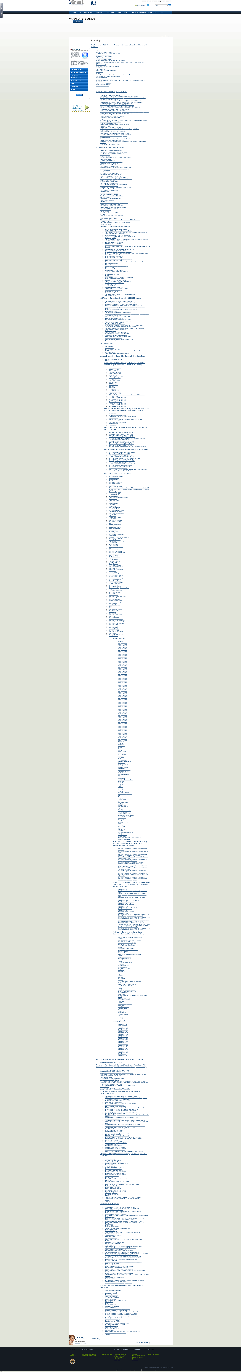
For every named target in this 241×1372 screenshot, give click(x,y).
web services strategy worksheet (117, 422)
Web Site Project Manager (115, 566)
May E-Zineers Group (114, 380)
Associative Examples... (124, 771)
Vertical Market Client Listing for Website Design (112, 110)
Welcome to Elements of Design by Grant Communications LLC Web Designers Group (128, 933)
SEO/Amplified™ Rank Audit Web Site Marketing (117, 1100)
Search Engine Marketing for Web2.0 (109, 194)
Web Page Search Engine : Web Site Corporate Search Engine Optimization (128, 469)
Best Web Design (109, 1225)
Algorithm (111, 480)
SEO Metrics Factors (105, 210)
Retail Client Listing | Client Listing (109, 115)
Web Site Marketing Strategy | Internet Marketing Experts (119, 339)
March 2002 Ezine (113, 375)
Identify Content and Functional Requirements (129, 954)
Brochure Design (104, 1087)
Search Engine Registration (116, 476)
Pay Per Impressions (114, 557)
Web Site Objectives (114, 629)
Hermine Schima (122, 751)
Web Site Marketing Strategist (116, 534)
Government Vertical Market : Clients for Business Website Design (117, 106)
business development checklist (113, 359)
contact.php (98, 50)
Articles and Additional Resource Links (115, 233)
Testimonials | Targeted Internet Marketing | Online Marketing (115, 139)
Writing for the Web (105, 221)
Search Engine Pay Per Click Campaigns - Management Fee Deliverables (124, 1138)
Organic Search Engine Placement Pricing (116, 1143)
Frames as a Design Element (125, 832)
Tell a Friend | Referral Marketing (104, 79)
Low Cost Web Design (111, 1231)
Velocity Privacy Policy (111, 1304)
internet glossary (113, 418)
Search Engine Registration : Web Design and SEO (122, 452)
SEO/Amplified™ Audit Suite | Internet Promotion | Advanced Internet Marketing (125, 1120)
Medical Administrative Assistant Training (115, 1183)
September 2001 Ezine (115, 392)
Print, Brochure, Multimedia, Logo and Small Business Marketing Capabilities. (120, 1091)
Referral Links (112, 571)
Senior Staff (134, 1354)
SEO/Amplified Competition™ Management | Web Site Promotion (121, 1096)
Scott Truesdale (122, 754)
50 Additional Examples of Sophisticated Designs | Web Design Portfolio (123, 1221)
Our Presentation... (122, 760)
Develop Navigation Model (124, 958)
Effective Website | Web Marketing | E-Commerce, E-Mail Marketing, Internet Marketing (127, 314)
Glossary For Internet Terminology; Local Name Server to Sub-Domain (123, 1312)
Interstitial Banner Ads (114, 528)
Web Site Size (112, 633)
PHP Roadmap (104, 201)
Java (119, 828)
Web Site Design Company (112, 1226)
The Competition (122, 952)
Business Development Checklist (117, 415)
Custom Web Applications (115, 511)
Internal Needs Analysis (115, 524)
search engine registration (115, 421)
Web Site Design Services (112, 1233)
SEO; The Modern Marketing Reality (114, 322)
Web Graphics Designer (115, 521)
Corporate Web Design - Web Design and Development (119, 1219)
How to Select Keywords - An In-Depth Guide (111, 205)
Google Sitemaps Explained (107, 180)
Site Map (102, 214)
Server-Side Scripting (114, 592)
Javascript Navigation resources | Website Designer (122, 441)
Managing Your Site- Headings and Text (128, 927)
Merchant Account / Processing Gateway (119, 537)
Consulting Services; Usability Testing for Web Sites (118, 1283)
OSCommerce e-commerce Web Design (115, 1333)
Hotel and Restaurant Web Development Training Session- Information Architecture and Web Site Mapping (133, 863)
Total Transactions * (123, 806)
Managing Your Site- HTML (125, 903)
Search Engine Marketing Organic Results (116, 1148)
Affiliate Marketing (109, 346)
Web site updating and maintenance (114, 1277)
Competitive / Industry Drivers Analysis (119, 588)
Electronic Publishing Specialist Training (115, 1171)
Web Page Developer (114, 549)
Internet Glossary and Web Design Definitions (112, 140)
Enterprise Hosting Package (112, 1321)
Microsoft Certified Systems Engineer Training (117, 1181)
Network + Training (110, 1159)
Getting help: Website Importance (104, 58)
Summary (120, 975)
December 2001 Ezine (115, 393)
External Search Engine (115, 517)
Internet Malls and (122, 835)
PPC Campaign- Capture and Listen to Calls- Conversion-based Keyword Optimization (127, 1108)
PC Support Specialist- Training (113, 1194)
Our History (121, 641)
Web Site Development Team (116, 513)
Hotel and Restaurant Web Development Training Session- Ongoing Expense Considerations (133, 865)
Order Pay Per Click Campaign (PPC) (114, 1141)
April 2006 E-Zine (113, 396)
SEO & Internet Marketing (78, 72)
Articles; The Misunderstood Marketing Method (112, 153)
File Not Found (99, 67)
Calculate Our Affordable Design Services (106, 70)
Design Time (121, 960)
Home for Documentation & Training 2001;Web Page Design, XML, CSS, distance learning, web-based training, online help (131, 884)
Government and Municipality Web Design (116, 1214)
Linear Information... (123, 767)
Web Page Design (110, 1236)
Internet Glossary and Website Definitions (111, 127)
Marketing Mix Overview (137, 1357)
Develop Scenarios (123, 951)
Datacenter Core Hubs (111, 1293)
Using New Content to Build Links (109, 166)
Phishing (107, 1303)
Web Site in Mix (122, 799)
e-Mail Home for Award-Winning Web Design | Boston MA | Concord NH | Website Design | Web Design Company (124, 364)
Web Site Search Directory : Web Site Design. (120, 471)
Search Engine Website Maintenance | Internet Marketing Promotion (122, 1124)
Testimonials (74, 86)
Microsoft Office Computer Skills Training (115, 1190)
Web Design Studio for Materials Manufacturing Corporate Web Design (123, 1257)
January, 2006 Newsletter (115, 402)
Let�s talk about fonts (123, 965)
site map (167, 36)
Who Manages (121, 778)
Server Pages (112, 589)
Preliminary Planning (114, 561)
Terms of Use (73, 1355)
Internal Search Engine (115, 527)
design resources (119, 638)
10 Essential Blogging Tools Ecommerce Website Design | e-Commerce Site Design (126, 239)
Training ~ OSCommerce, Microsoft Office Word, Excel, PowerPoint (122, 1198)
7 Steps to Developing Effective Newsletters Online (118, 317)
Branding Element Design (115, 486)
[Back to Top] (95, 1339)
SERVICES (110, 12)
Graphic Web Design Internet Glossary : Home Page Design (115, 119)
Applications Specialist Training (113, 1162)
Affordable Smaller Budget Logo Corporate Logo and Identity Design (117, 1085)
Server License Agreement (112, 1306)
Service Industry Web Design (112, 1265)
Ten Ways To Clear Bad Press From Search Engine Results (115, 157)
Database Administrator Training (113, 1169)
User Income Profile (123, 802)
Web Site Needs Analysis (115, 538)
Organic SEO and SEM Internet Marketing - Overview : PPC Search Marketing (125, 1126)
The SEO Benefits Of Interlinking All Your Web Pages (113, 184)
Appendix (120, 977)
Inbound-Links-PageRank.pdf (103, 59)
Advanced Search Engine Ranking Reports (116, 1147)
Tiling (119, 823)
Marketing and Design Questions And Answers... (130, 837)
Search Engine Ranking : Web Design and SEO (121, 462)
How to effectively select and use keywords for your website (115, 187)
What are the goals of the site (125, 944)
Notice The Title (122, 1054)
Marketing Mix (121, 797)
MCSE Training (109, 1180)
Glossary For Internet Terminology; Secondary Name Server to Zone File (123, 1316)
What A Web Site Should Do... (125, 816)
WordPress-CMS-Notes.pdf (102, 86)
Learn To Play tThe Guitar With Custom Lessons (130, 937)
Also (119, 974)
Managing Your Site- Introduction (126, 904)
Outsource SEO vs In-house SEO (108, 200)
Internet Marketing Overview (125, 794)
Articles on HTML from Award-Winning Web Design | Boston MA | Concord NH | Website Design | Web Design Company (126, 409)
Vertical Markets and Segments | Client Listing (112, 116)
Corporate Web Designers (109, 1204)
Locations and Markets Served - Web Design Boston (113, 136)
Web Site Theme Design (115, 599)
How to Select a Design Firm (138, 1355)
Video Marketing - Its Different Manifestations (116, 332)
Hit (110, 523)
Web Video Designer (114, 605)
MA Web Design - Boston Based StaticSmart (116, 1267)
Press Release (113, 562)
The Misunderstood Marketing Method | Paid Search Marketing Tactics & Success (126, 232)
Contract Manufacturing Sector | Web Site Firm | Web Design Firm (122, 1252)
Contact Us (72, 1353)
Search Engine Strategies (111, 1144)
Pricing (119, 12)
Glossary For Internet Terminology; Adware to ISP (117, 1309)
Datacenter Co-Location (111, 1295)
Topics (119, 795)
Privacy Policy (104, 130)
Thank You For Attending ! (124, 839)
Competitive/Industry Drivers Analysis (118, 497)
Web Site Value (113, 603)
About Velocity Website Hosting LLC (114, 1290)
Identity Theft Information (111, 1299)
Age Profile (120, 804)
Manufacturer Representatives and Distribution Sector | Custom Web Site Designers (126, 1253)
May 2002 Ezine (113, 382)
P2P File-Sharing (109, 1302)
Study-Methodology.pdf (101, 77)
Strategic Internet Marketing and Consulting (116, 1281)
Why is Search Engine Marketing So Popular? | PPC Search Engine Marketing (125, 328)
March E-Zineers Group (115, 373)
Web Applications (113, 610)
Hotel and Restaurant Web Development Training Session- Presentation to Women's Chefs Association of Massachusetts (130, 843)
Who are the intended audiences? (126, 945)
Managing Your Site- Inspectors (126, 911)
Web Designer (112, 612)
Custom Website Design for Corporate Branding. (117, 1228)
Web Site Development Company (113, 1235)
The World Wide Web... (123, 774)
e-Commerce (112, 516)
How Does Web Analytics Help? (108, 218)
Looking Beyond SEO (105, 159)
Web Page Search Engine (115, 614)
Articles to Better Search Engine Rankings (110, 147)
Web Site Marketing (107, 1093)
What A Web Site (122, 818)
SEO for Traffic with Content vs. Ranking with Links (113, 207)
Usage (119, 808)
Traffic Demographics (110, 331)
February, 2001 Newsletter (116, 372)
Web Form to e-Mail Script (115, 520)
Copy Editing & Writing (106, 1077)
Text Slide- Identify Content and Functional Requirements (132, 995)
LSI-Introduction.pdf (101, 65)
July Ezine (111, 386)
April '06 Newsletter (105, 170)
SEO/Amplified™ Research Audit (113, 1102)
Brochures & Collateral (119, 1355)
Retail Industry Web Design (112, 1263)
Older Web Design (110, 1245)
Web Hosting (74, 75)
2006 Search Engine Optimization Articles (115, 226)
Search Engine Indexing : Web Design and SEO (121, 456)
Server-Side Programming (115, 590)
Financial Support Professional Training (115, 1174)
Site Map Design (122, 836)
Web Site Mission (113, 627)
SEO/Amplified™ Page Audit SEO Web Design (117, 1099)
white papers (112, 413)
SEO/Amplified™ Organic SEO (113, 1119)
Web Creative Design (114, 507)
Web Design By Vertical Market (89, 1355)
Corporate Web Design (111, 1238)
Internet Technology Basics (125, 761)
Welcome (120, 938)
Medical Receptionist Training (113, 1186)
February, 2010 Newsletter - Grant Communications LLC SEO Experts (127, 395)
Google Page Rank (110, 352)
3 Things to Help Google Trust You (109, 181)
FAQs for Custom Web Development (109, 123)
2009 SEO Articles (106, 343)
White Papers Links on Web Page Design (111, 144)
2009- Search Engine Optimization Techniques (117, 353)
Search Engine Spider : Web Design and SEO (120, 465)
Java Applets (112, 530)
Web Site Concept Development (117, 620)
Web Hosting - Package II (111, 1327)
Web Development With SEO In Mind (109, 208)
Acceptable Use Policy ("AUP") (113, 1292)
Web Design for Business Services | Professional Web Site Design (122, 1208)
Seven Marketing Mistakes (112, 269)
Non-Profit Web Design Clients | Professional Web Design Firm (116, 113)
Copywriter (112, 504)
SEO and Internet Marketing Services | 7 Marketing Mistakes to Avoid (122, 304)
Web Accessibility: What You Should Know (116, 335)
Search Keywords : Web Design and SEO (119, 466)
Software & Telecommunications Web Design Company (119, 1266)
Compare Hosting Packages (112, 1319)
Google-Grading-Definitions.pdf (104, 56)
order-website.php (100, 69)
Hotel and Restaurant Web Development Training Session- (133, 877)
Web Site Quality (113, 568)
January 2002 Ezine (114, 369)
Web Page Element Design (116, 554)
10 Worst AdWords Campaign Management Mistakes (113, 152)
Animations (121, 830)
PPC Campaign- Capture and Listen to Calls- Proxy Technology (121, 1109)
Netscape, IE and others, (124, 968)
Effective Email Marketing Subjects (114, 318)
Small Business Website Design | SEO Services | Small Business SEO (123, 1232)
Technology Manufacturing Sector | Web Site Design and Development (123, 1256)
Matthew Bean (121, 753)
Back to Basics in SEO (106, 156)
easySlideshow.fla (122, 1025)
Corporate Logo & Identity (120, 1354)
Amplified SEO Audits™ (107, 1354)
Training (107, 1200)
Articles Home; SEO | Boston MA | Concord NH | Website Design (123, 356)
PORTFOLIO (88, 12)
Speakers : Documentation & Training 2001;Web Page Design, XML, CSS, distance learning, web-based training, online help (134, 925)
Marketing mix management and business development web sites (126, 419)
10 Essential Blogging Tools (107, 160)
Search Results (99, 72)
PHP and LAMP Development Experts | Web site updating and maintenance (124, 1280)
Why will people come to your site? (126, 948)
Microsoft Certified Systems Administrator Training (118, 1178)
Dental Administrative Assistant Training (115, 1170)
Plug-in (111, 558)
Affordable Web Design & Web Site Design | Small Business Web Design (123, 1246)
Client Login (99, 63)
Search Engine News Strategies (113, 1131)
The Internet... (121, 763)
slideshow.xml (121, 978)
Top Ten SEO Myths (105, 211)
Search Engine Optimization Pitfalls (109, 212)
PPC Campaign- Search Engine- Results (115, 1106)
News (72, 83)
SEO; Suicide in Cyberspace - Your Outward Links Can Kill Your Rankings (124, 325)
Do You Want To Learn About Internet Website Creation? (119, 321)
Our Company (121, 746)
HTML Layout (121, 826)
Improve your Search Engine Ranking (110, 204)
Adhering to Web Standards (107, 217)
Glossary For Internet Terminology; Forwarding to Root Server (121, 1314)
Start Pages (121, 970)
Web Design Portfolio (77, 69)
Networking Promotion (114, 540)
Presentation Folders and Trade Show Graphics (112, 1078)
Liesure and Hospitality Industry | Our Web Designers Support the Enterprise (124, 1218)
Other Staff (120, 758)
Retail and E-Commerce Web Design (114, 1210)
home (161, 36)
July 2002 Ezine (113, 387)
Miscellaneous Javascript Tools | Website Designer (122, 437)
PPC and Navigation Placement (113, 1134)
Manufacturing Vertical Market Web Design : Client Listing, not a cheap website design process (124, 112)
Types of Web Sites (122, 801)
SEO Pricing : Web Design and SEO (118, 468)
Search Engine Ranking (115, 581)
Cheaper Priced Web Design (112, 1243)
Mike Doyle (121, 750)
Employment (135, 1359)
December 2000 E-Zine (115, 368)
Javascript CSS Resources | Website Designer (121, 435)
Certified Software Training (116, 376)
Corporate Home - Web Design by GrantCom (111, 92)
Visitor (110, 606)
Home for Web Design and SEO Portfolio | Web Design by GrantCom (120, 1059)
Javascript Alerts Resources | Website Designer (121, 432)
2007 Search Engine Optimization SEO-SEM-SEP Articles (120, 298)
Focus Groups (112, 518)
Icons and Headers (122, 822)
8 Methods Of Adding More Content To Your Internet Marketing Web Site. (123, 305)
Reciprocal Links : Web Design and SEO (119, 454)
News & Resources (155, 12)
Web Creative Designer (115, 509)
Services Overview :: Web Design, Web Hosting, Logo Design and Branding (115, 74)
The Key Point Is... (122, 772)
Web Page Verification (114, 555)
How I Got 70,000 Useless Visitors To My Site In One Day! (120, 302)
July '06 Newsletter (105, 172)
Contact (76, 22)
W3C (110, 607)
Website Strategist (113, 636)
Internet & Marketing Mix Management (120, 1359)
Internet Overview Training (112, 1176)
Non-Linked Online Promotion (116, 541)
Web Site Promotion (114, 630)
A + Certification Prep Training (113, 1160)
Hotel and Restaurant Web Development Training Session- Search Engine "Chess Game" (133, 871)
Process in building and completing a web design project (114, 131)
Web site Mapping (110, 1278)
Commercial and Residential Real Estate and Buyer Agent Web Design (123, 1262)
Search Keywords (113, 585)
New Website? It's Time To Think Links (115, 324)
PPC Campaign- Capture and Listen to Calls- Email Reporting (121, 1112)
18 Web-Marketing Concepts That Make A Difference (118, 301)
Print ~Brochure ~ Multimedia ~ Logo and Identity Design (114, 1070)
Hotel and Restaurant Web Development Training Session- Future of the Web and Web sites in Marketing (133, 855)
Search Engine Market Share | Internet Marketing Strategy (120, 1127)
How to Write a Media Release (113, 341)
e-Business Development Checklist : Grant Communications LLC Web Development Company (124, 120)
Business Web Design (111, 1229)
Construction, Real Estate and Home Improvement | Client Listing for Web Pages (120, 100)
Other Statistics (121, 809)
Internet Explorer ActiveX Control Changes (111, 150)
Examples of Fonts (122, 967)
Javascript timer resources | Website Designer (120, 445)
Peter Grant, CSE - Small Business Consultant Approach (114, 133)
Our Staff (120, 747)
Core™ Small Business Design (89, 1354)
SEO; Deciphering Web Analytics (113, 315)
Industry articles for (105, 155)
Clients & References (137, 12)
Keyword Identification (114, 531)
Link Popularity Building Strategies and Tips (111, 188)
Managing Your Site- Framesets (126, 902)
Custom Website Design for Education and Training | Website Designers (123, 1211)
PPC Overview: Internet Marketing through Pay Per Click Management (123, 1137)
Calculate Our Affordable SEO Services (115, 1113)
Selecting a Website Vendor (107, 126)
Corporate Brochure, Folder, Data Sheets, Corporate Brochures (116, 1073)
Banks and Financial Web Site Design (115, 1212)
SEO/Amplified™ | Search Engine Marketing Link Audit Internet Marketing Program (126, 1098)
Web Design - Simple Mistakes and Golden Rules (118, 336)
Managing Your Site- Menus (125, 909)
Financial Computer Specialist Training (115, 1173)
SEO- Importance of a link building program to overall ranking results (122, 350)
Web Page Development (115, 551)
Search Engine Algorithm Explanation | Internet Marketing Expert (121, 1117)
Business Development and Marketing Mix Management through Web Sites (119, 129)
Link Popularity (113, 533)
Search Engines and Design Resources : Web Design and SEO (126, 449)
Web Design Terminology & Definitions (117, 473)
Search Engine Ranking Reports (113, 1145)
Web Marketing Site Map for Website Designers (108, 76)
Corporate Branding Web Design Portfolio (111, 1062)
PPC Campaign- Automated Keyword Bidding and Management (121, 1103)
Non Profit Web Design (111, 1260)
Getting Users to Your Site (124, 811)
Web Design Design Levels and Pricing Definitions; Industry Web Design (123, 1239)
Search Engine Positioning (116, 578)
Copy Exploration (113, 503)
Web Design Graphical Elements (126, 815)
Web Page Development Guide (117, 552)
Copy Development (114, 500)
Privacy (72, 1354)
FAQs (125, 12)
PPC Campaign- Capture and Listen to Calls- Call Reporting (120, 1110)
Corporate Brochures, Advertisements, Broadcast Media (114, 1071)
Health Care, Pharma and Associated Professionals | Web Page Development (120, 107)
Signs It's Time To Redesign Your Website (116, 329)
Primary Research (113, 564)
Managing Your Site (123, 889)
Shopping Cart (113, 593)
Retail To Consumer (123, 812)
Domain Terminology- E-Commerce (114, 1317)
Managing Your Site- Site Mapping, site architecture (131, 922)
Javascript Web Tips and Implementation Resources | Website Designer (127, 446)
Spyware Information (110, 1307)
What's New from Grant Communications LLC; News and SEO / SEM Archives (120, 220)
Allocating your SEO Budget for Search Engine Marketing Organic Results (124, 1151)
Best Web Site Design (110, 1241)
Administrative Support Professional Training (116, 1163)
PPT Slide (120, 743)
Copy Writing (112, 506)
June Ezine (112, 383)
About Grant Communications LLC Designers (129, 940)
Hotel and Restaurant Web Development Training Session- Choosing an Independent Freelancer (133, 860)
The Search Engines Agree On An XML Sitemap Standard (115, 222)
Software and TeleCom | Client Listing (110, 117)
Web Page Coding (114, 548)
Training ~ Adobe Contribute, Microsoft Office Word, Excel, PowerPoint (123, 1197)
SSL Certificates (109, 1330)
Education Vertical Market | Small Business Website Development (117, 105)
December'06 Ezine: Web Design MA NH (110, 174)
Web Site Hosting (113, 626)
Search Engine (113, 572)
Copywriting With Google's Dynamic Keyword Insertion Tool (115, 167)
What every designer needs (125, 962)
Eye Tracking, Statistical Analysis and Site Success (118, 319)
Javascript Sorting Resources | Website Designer (121, 444)
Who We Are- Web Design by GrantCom (110, 95)
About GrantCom (76, 80)
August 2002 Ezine (114, 390)
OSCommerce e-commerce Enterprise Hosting (117, 1323)
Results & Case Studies (153, 1354)
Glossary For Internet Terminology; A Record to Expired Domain (121, 1313)
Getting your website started (103, 55)
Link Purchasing (104, 191)
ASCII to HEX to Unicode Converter (105, 52)
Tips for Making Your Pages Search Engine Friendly (113, 177)
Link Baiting (108, 264)
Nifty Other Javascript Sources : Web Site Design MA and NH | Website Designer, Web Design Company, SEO (127, 439)
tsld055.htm (121, 819)
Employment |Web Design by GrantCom (110, 122)
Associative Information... (124, 770)
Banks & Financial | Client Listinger (109, 99)
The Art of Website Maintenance (113, 338)
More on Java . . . (122, 829)
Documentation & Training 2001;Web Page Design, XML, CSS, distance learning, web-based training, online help (134, 915)
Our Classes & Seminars (124, 941)
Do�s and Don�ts (123, 973)
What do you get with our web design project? (107, 66)
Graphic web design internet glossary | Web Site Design (114, 124)
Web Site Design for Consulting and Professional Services (120, 1207)
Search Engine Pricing (115, 579)
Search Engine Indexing (115, 573)
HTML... (120, 775)
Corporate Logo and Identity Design (109, 1080)
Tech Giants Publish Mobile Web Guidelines (111, 196)
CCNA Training (109, 1164)
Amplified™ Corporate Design (88, 1353)
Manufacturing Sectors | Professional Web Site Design (119, 1250)
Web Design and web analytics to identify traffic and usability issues (122, 1331)
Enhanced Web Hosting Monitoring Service (116, 1300)
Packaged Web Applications (116, 547)
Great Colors (121, 964)
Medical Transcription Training (113, 1187)
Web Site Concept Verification (116, 623)
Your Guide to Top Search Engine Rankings (111, 215)
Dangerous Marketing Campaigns (109, 163)
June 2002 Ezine (113, 385)
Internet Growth (122, 805)
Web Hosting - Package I (111, 1326)
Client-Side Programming (115, 492)
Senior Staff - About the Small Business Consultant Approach (115, 134)
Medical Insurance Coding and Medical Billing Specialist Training (122, 1184)
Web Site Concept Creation (116, 619)
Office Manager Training (111, 1193)
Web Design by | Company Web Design (115, 1249)
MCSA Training (109, 1177)
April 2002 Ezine (113, 379)
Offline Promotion (113, 544)
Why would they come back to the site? (128, 950)
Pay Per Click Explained (111, 1140)
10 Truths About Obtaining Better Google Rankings (118, 312)
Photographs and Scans (124, 825)
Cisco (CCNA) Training (111, 1166)
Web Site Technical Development (117, 596)
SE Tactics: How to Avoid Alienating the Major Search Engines (121, 309)
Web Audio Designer (114, 483)
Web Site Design (113, 624)
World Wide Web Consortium (125, 780)
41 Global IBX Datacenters (112, 1297)
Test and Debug (122, 971)
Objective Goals (113, 542)
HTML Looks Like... (123, 777)
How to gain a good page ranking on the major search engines (116, 179)
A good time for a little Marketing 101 (127, 943)
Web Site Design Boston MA (103, 84)
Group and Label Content (124, 957)
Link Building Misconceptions (112, 349)
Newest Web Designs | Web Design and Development (119, 1269)
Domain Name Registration (112, 1320)
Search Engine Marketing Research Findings (116, 1129)
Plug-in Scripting (113, 559)
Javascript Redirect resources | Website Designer (121, 442)
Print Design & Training (78, 78)
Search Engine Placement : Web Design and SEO (122, 461)
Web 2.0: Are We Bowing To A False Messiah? (117, 333)
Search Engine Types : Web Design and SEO (120, 455)
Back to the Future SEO (111, 311)
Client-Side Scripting (114, 493)
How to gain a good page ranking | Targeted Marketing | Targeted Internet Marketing (126, 253)
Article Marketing (109, 348)
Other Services (117, 1353)
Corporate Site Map (105, 137)
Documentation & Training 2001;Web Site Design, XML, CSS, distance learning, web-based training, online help (133, 920)
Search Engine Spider (114, 583)
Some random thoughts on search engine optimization (114, 203)
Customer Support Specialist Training (114, 1167)
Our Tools (120, 748)
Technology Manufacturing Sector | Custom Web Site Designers (121, 1255)
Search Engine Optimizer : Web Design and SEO (121, 459)
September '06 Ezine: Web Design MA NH (111, 173)
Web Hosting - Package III (112, 1328)
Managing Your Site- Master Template (127, 907)
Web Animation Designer (115, 482)
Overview (134, 1353)
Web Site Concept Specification (117, 622)
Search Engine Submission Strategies (115, 1150)
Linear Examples (122, 768)
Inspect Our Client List (143, 1342)
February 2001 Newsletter (115, 371)
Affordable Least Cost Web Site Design (115, 1242)
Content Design (113, 499)
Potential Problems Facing (124, 813)
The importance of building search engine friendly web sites (120, 326)
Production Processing (115, 565)
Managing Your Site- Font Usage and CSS (128, 900)
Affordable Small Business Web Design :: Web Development (120, 1248)
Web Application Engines (115, 609)
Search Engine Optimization (116, 575)
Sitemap (107, 360)
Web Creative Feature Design (116, 510)
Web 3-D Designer (114, 478)
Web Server (112, 616)
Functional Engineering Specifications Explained (108, 53)
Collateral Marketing (114, 494)
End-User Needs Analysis (115, 602)
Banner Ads (112, 485)
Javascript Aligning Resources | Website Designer (122, 434)
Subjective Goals (113, 595)
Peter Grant (121, 757)
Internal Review (113, 525)
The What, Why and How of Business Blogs (111, 162)
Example (120, 947)
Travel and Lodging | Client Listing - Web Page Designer (114, 109)
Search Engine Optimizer (115, 576)
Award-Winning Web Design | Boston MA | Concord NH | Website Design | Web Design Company (120, 62)
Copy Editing (112, 501)
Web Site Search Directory (116, 631)
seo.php (98, 73)
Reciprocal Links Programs (116, 569)
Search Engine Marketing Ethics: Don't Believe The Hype (114, 169)
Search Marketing (106, 1353)
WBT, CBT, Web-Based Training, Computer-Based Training (115, 1089)
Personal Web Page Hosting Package (115, 1324)
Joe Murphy (121, 756)
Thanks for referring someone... (103, 83)
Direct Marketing (113, 514)
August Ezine (112, 389)
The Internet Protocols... (124, 764)
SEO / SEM (77, 12)
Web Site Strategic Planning (116, 634)
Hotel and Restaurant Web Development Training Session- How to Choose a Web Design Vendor (133, 879)
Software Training (118, 1357)
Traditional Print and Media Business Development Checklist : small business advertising (123, 98)
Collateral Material (114, 496)
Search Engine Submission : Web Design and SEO (122, 463)
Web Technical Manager (115, 598)
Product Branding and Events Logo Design (111, 1084)
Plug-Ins (120, 833)
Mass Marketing (113, 535)
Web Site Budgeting (114, 617)
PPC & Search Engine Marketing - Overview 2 (117, 1136)
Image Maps (121, 821)
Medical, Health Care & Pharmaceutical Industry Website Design (121, 1259)
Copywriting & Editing (119, 1356)
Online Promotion (113, 545)
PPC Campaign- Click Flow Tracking (114, 1105)
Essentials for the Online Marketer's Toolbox (111, 198)
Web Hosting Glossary (111, 1296)
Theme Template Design (115, 600)
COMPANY (99, 12)
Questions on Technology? (124, 792)
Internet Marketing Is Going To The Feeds (110, 176)
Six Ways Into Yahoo (105, 224)
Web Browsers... (122, 781)
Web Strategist (113, 613)
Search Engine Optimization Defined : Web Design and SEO (124, 458)
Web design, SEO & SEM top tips (108, 164)
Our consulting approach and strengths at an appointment (110, 60)
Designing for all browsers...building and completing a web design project (119, 96)
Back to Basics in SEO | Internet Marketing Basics (117, 235)
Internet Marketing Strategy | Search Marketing (117, 1133)
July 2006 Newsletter (105, 197)
